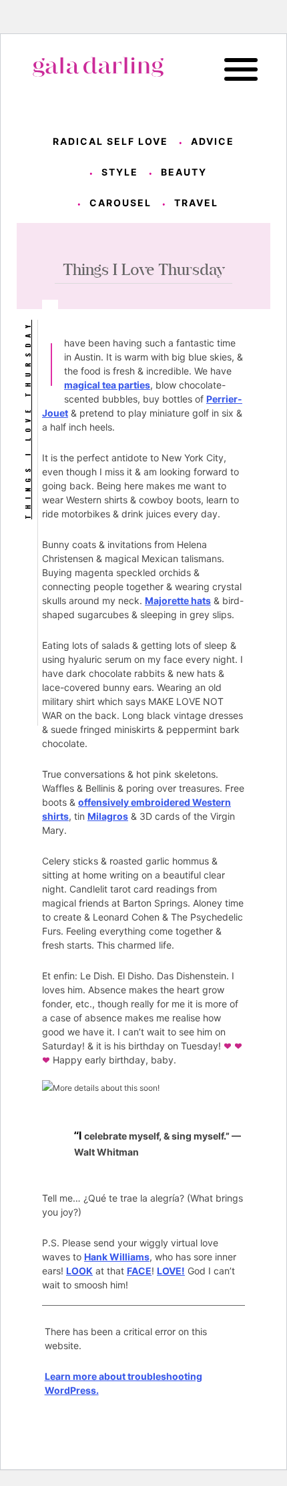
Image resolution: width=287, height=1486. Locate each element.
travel (196, 202)
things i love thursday (27, 419)
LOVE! (171, 1270)
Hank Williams (117, 1256)
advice (212, 141)
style (119, 172)
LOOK (79, 1270)
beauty (184, 172)
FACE (139, 1270)
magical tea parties (107, 385)
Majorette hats (178, 600)
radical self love (110, 141)
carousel (120, 202)
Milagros (107, 816)
